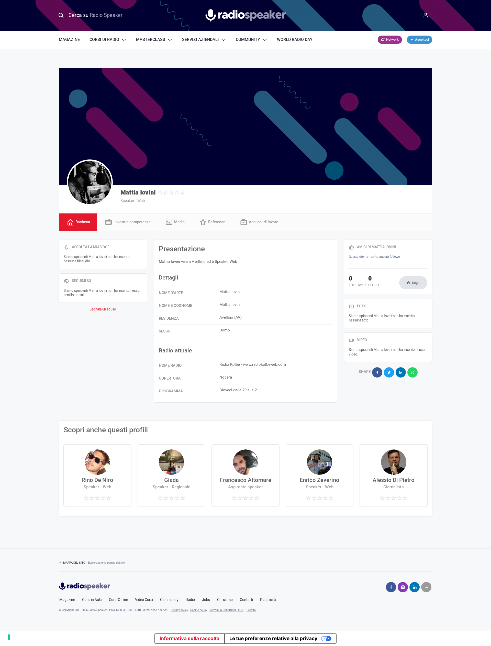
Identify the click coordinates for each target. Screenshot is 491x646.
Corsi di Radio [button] (104, 40)
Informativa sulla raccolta (189, 638)
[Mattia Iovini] (90, 182)
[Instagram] (403, 587)
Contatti (246, 599)
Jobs (206, 599)
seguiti (374, 281)
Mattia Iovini (138, 192)
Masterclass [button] (150, 40)
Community (169, 599)
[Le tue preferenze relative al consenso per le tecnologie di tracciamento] (9, 637)
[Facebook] (391, 587)
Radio (190, 599)
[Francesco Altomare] (245, 476)
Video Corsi (144, 599)
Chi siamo (225, 599)
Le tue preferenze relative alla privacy (273, 638)
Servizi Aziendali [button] (200, 40)
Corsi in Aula (92, 599)
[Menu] (425, 15)
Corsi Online (118, 599)
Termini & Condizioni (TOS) (226, 610)
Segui (416, 282)
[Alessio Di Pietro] (393, 476)
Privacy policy (179, 610)
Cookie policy (198, 610)
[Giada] (171, 476)
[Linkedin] (414, 587)
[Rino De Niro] (97, 476)
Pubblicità (268, 599)
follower (357, 281)
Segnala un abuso (103, 309)
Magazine (69, 40)
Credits (251, 610)
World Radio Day (295, 40)
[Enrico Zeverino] (319, 476)
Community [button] (248, 40)
